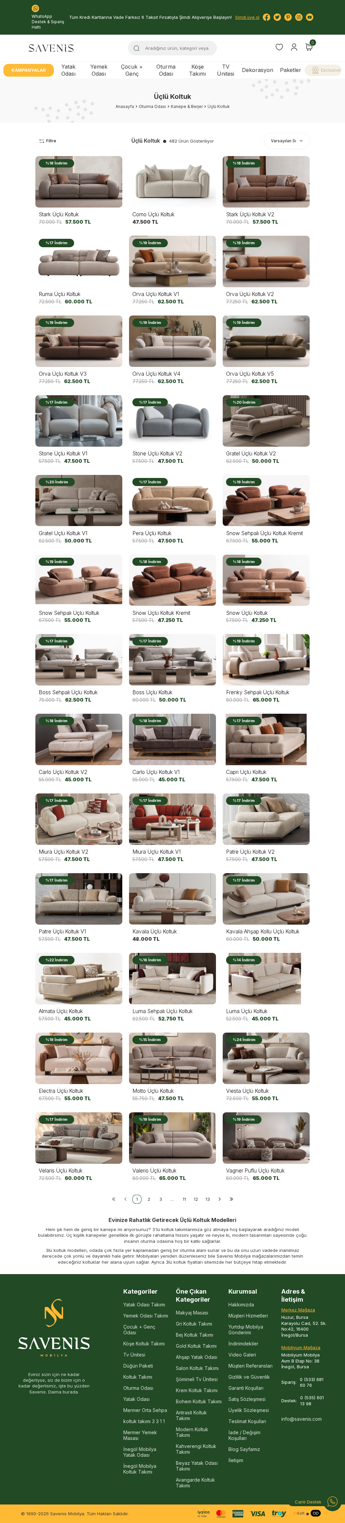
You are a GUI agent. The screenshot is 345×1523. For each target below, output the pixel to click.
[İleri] (219, 1199)
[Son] (231, 1199)
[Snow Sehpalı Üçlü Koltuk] (78, 580)
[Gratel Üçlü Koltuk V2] (266, 421)
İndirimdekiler (243, 1343)
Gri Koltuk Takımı (194, 1324)
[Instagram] (299, 17)
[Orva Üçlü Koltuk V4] (172, 341)
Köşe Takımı (197, 70)
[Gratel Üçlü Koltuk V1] (78, 501)
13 (208, 1199)
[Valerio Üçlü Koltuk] (172, 1138)
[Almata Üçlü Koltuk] (78, 979)
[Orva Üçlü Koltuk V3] (78, 341)
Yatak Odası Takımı (144, 1304)
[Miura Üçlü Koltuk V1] (172, 819)
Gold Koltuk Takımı (196, 1346)
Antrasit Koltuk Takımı (191, 1415)
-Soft (299, 1513)
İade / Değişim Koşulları (244, 1435)
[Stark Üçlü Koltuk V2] (266, 182)
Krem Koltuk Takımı (197, 1390)
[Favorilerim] (279, 48)
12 (196, 1199)
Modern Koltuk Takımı (192, 1432)
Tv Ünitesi (134, 1355)
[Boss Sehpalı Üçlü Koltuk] (78, 660)
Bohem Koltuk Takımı (199, 1401)
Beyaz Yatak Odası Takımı (197, 1466)
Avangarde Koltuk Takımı (195, 1482)
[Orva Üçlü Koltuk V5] (266, 341)
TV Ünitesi (225, 70)
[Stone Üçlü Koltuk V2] (172, 421)
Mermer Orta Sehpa (145, 1410)
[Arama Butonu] (136, 48)
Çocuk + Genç (132, 70)
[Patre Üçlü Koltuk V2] (266, 819)
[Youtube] (309, 17)
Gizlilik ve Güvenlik (249, 1377)
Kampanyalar (28, 70)
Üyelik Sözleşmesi (248, 1410)
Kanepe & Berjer (187, 106)
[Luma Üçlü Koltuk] (266, 979)
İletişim (235, 1460)
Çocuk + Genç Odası (139, 1329)
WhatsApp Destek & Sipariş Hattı (48, 22)
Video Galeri (242, 1355)
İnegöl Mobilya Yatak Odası (139, 1452)
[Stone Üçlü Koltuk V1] (78, 421)
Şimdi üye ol (247, 17)
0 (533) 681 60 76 (311, 1382)
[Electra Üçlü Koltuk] (78, 1058)
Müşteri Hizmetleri (248, 1315)
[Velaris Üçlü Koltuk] (78, 1138)
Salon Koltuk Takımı (197, 1368)
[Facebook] (266, 17)
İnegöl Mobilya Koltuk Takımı (139, 1469)
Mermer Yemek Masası (140, 1435)
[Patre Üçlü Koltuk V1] (78, 899)
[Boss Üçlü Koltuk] (172, 660)
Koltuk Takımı (137, 1377)
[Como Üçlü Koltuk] (172, 182)
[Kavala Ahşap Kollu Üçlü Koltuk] (266, 899)
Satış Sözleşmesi (246, 1399)
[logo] (51, 48)
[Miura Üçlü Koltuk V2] (78, 819)
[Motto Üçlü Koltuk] (172, 1058)
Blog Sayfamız (244, 1449)
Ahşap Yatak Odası (196, 1357)
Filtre (51, 140)
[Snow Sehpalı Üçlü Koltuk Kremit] (266, 501)
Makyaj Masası (192, 1312)
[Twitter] (277, 17)
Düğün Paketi (138, 1366)
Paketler (290, 70)
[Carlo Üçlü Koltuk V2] (78, 739)
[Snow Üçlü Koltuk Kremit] (172, 580)
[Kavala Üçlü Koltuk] (172, 899)
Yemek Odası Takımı (145, 1315)
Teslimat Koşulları (247, 1421)
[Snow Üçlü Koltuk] (266, 580)
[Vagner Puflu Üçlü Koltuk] (266, 1138)
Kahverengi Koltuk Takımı (196, 1449)
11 (184, 1199)
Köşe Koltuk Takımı (144, 1343)
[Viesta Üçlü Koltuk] (266, 1058)
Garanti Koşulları (245, 1388)
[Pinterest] (288, 17)
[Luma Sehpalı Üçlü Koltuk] (172, 979)
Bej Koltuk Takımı (194, 1335)
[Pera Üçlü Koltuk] (172, 501)
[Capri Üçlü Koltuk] (266, 739)
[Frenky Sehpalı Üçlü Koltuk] (266, 660)
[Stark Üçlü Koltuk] (78, 182)
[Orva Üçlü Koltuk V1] (172, 261)
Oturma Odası (166, 70)
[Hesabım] (294, 47)
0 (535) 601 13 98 (312, 1400)
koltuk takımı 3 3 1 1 (144, 1421)
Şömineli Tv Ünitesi (197, 1379)
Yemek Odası (98, 70)
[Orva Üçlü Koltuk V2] (266, 261)
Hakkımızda (241, 1304)
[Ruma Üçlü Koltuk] (78, 261)
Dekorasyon (257, 70)
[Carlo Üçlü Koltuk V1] (172, 739)
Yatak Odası (68, 70)
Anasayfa (125, 106)
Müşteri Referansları (250, 1366)
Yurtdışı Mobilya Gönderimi (245, 1329)
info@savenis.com (301, 1419)
